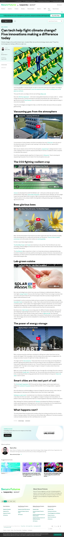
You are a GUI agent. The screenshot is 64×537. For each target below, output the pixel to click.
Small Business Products (23, 506)
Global (5, 501)
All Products (20, 514)
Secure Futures (56, 8)
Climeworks (46, 155)
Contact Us (5, 530)
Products (16, 8)
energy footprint (24, 294)
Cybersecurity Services (52, 511)
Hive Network (19, 251)
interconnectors (27, 360)
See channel (7, 435)
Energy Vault (26, 372)
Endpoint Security (51, 515)
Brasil (14, 501)
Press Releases (24, 530)
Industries (10, 8)
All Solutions (5, 515)
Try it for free (55, 15)
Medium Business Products (38, 506)
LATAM (11, 501)
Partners (12, 530)
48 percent (50, 142)
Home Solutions (6, 506)
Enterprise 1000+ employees (57, 1)
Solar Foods (25, 310)
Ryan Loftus (13, 448)
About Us (39, 8)
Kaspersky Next (36, 509)
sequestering (45, 148)
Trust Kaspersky (30, 530)
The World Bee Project (19, 245)
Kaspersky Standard (7, 509)
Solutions (3, 8)
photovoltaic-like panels (33, 194)
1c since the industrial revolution (38, 89)
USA (8, 501)
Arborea (16, 193)
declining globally (41, 239)
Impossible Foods (18, 302)
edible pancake (46, 313)
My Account (59, 4)
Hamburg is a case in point (20, 395)
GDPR (45, 8)
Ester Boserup (28, 100)
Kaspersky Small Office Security (24, 509)
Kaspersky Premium (6, 513)
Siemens (38, 401)
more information (38, 535)
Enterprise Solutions (52, 506)
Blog (49, 8)
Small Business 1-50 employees (30, 1)
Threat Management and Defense (54, 513)
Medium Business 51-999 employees (44, 1)
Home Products (18, 1)
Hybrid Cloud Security (52, 517)
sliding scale (43, 94)
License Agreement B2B (7, 527)
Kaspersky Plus (6, 511)
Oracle (28, 245)
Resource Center (31, 8)
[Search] (61, 21)
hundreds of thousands (24, 385)
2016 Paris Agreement (24, 96)
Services (23, 8)
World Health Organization (22, 384)
